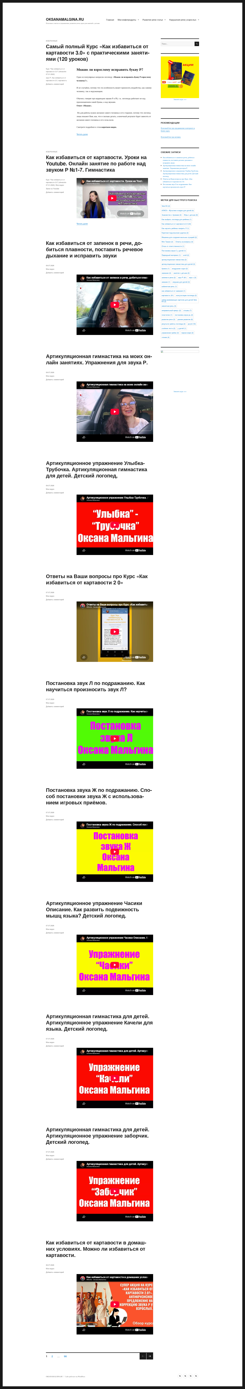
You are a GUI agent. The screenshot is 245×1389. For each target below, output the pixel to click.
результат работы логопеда (173, 324)
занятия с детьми (181, 273)
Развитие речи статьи (153, 19)
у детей (182, 328)
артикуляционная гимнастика (174, 259)
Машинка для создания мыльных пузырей (179, 237)
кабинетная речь (169, 286)
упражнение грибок (170, 333)
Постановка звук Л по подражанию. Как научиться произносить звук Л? (95, 686)
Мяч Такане (167, 241)
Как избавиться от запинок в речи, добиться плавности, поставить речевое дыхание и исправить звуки (94, 249)
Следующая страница (149, 1359)
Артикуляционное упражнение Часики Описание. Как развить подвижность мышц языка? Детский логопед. (94, 909)
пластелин (167, 315)
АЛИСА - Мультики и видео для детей (178, 210)
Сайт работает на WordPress (75, 1376)
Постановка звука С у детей (174, 250)
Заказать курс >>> (180, 99)
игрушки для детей (181, 282)
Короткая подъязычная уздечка (175, 233)
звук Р (48, 77)
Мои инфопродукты (127, 19)
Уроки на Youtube (52, 188)
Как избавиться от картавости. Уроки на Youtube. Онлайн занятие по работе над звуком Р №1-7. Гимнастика (96, 163)
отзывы (187, 310)
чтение (165, 337)
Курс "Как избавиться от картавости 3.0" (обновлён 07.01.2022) (56, 71)
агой (186, 255)
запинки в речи (169, 277)
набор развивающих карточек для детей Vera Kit (179, 301)
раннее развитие (185, 319)
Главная (110, 19)
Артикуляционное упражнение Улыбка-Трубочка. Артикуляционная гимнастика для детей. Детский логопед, (96, 469)
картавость (62, 80)
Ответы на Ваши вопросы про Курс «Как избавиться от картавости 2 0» (97, 579)
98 (66, 1356)
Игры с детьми (191, 215)
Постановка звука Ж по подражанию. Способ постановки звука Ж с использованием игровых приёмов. (99, 796)
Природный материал (171, 255)
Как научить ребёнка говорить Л (175, 228)
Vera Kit (166, 206)
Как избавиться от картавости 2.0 (176, 224)
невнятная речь (169, 306)
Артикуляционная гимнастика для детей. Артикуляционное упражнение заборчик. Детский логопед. (97, 1135)
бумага (165, 268)
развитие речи (168, 319)
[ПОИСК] (197, 44)
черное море (187, 333)
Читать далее (82, 134)
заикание (166, 273)
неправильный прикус (171, 310)
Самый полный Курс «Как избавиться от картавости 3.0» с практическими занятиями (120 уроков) (97, 52)
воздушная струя (180, 268)
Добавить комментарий (55, 84)
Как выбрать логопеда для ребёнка (176, 219)
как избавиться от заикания (173, 291)
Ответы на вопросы (184, 241)
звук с (192, 277)
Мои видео (60, 185)
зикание (166, 282)
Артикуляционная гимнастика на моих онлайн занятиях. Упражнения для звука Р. (99, 359)
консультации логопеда (186, 295)
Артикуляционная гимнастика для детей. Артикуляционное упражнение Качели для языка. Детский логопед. (99, 1022)
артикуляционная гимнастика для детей (178, 264)
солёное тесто (168, 328)
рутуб (192, 324)
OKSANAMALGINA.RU (65, 19)
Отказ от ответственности (173, 246)
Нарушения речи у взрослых (182, 19)
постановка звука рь (184, 315)
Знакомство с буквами (171, 215)
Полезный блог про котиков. (171, 137)
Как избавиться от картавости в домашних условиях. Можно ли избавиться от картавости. (96, 1248)
